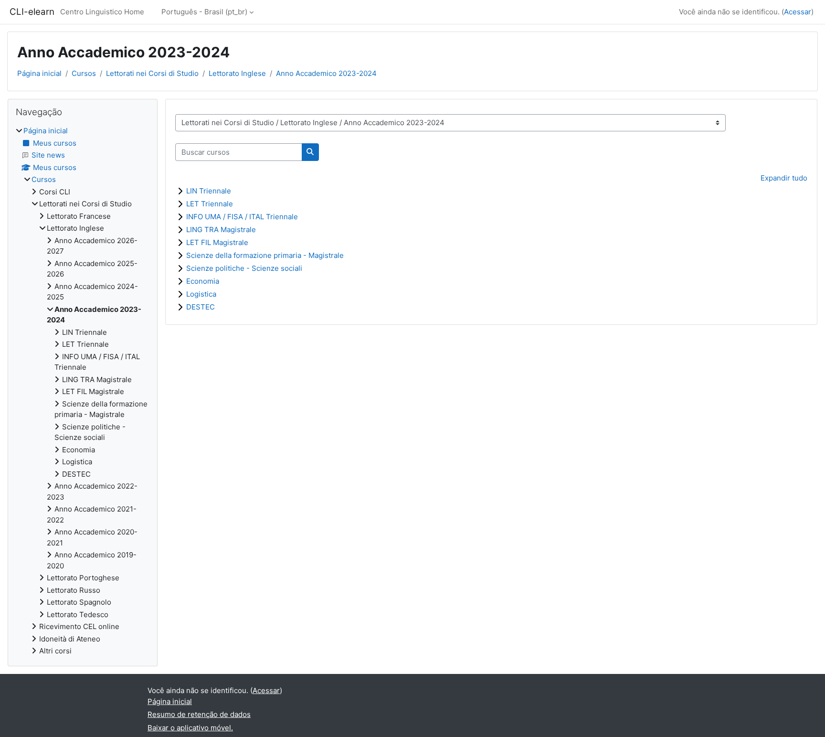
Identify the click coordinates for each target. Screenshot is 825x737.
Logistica (201, 294)
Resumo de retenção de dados (199, 714)
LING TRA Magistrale (221, 229)
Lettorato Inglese (237, 73)
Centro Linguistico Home (102, 11)
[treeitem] (82, 391)
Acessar (797, 11)
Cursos (84, 73)
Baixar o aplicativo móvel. (190, 727)
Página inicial (39, 73)
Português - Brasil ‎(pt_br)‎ (204, 11)
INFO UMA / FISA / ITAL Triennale (242, 216)
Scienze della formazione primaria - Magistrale (265, 255)
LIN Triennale (208, 190)
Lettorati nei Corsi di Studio (152, 73)
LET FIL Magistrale (217, 242)
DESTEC (200, 306)
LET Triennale (209, 203)
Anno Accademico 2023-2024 (326, 73)
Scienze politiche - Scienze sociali (244, 268)
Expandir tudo (784, 177)
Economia (202, 281)
